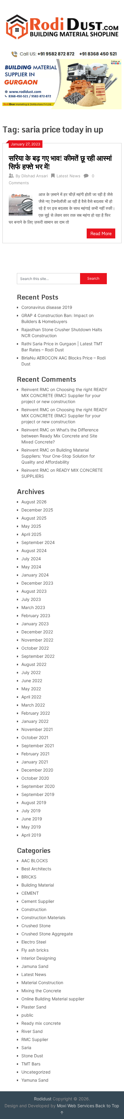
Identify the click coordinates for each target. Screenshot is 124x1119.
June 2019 (31, 818)
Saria (26, 1047)
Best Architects (36, 868)
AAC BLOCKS (34, 860)
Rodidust (42, 1098)
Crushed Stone (36, 925)
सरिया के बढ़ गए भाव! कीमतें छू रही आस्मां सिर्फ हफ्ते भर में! (60, 162)
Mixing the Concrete (41, 990)
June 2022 (31, 680)
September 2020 (38, 786)
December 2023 (37, 583)
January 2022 (34, 721)
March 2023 (33, 607)
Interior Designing (38, 958)
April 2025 (31, 534)
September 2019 (37, 794)
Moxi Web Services (75, 1105)
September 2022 (37, 656)
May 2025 (31, 526)
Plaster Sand (33, 1006)
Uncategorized (36, 1071)
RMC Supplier (34, 1039)
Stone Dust (32, 1055)
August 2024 (34, 550)
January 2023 (35, 623)
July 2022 (31, 672)
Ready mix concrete (41, 1023)
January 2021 (34, 761)
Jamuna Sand (34, 966)
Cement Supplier (37, 901)
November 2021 (37, 729)
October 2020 (35, 778)
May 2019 (31, 826)
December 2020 (37, 769)
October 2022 (35, 648)
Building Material (37, 884)
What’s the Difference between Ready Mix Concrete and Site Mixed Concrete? (59, 435)
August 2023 (34, 591)
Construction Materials (43, 917)
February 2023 (35, 615)
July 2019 (31, 810)
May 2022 (31, 688)
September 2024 (38, 542)
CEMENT (30, 893)
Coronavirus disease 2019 (46, 307)
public (27, 1015)
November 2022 (37, 639)
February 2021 (35, 753)
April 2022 (31, 696)
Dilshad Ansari (34, 175)
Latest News (68, 175)
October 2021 (34, 737)
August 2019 (33, 802)
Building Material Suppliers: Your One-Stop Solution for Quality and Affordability (58, 456)
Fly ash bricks (34, 950)
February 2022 (35, 713)
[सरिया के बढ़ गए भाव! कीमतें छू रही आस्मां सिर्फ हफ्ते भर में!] (20, 203)
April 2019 (31, 835)
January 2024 (35, 574)
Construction (33, 909)
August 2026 (34, 501)
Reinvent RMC (35, 389)
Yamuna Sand (34, 1080)
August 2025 (34, 518)
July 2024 (31, 558)
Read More (101, 233)
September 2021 (37, 745)
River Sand (32, 1031)
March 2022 (33, 704)
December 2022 (37, 631)
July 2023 (31, 599)
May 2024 (31, 566)
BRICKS (28, 876)
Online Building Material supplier (52, 998)
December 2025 (37, 509)
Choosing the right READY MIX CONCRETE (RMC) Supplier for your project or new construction (64, 395)
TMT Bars (30, 1063)
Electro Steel (33, 941)
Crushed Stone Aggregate (47, 933)
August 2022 (33, 664)
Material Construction (42, 982)
